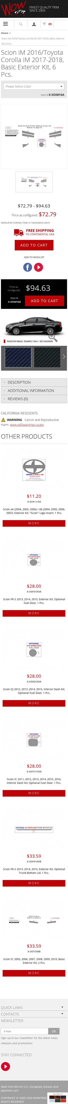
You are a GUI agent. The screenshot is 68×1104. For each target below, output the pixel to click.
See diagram (46, 341)
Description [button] (19, 382)
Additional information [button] (31, 390)
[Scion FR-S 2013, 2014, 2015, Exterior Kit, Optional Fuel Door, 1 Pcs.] (34, 559)
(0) (50, 24)
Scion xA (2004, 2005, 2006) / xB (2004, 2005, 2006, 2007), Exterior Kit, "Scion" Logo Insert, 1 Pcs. (34, 511)
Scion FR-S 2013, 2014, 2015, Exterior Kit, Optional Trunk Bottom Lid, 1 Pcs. (34, 871)
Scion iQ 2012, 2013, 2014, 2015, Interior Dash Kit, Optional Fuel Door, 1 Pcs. (34, 691)
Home (4, 33)
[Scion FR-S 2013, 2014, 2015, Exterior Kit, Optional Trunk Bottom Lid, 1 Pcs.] (34, 829)
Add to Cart (34, 245)
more (34, 523)
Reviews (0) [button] (18, 398)
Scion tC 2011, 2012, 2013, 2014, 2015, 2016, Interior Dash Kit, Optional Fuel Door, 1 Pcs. (34, 781)
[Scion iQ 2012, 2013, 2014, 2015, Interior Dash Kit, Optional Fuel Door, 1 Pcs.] (34, 649)
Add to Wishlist (34, 257)
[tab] (34, 382)
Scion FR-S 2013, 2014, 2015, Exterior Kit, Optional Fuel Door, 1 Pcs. (34, 601)
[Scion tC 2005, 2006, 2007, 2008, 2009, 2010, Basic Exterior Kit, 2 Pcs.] (34, 919)
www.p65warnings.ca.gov (27, 425)
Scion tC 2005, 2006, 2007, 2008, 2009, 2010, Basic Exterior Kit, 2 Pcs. (34, 961)
